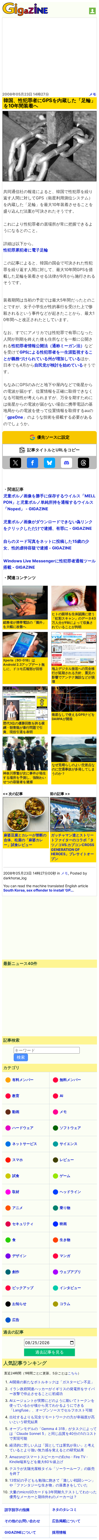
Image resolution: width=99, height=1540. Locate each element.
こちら (73, 1373)
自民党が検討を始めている (58, 365)
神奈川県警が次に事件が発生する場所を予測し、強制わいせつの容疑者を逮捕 (24, 777)
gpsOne (15, 417)
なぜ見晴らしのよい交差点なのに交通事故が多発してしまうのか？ (73, 769)
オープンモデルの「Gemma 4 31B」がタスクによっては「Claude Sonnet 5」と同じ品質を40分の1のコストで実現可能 (53, 1433)
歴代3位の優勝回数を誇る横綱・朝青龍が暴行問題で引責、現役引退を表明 (24, 727)
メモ (92, 94)
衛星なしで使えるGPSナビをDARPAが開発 (73, 717)
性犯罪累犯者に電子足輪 (25, 249)
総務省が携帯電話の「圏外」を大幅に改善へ (24, 625)
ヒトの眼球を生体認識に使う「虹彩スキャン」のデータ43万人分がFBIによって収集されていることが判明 (74, 620)
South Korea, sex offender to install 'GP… (38, 890)
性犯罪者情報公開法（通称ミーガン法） (48, 345)
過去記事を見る (49, 1352)
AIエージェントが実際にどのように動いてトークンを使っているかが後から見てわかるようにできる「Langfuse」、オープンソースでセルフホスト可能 (51, 1405)
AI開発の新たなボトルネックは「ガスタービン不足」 (51, 1382)
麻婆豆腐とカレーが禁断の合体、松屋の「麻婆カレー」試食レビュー (25, 840)
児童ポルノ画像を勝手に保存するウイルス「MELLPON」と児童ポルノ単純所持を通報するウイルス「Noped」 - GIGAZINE (49, 502)
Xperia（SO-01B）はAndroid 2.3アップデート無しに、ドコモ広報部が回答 (24, 664)
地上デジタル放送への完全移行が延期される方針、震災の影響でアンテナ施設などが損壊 (73, 675)
